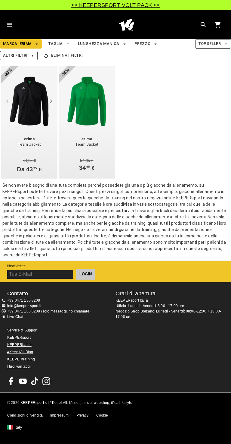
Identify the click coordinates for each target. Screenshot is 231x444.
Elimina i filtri (67, 55)
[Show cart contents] (218, 25)
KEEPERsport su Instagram (46, 381)
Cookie (102, 415)
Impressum (59, 415)
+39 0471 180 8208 (23, 300)
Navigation (9, 24)
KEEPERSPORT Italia (126, 25)
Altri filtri (15, 55)
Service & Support (22, 330)
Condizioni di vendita (25, 415)
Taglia (55, 43)
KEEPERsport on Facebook (11, 381)
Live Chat (15, 317)
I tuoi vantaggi (19, 366)
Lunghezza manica (98, 43)
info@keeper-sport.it (24, 306)
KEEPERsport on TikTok (34, 381)
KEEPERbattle (19, 345)
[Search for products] (203, 25)
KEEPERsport (19, 337)
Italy (18, 427)
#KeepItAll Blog (20, 352)
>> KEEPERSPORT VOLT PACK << (115, 5)
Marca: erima (17, 43)
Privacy (82, 415)
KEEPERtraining (21, 359)
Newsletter (16, 266)
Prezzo (142, 43)
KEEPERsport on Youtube (23, 381)
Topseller (209, 43)
